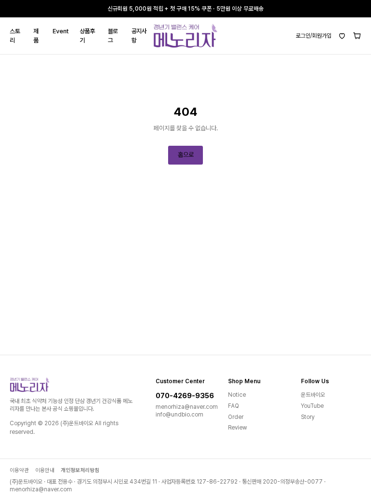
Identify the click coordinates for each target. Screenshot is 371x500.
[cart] (357, 35)
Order (235, 417)
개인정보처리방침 (80, 470)
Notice (237, 394)
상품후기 (87, 36)
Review (237, 427)
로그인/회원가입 (313, 35)
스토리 (15, 36)
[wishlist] (342, 35)
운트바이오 (313, 394)
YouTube (312, 406)
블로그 (113, 36)
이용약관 (19, 470)
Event (60, 31)
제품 (36, 36)
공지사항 (139, 36)
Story (307, 417)
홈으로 (186, 154)
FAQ (233, 406)
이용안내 (45, 470)
